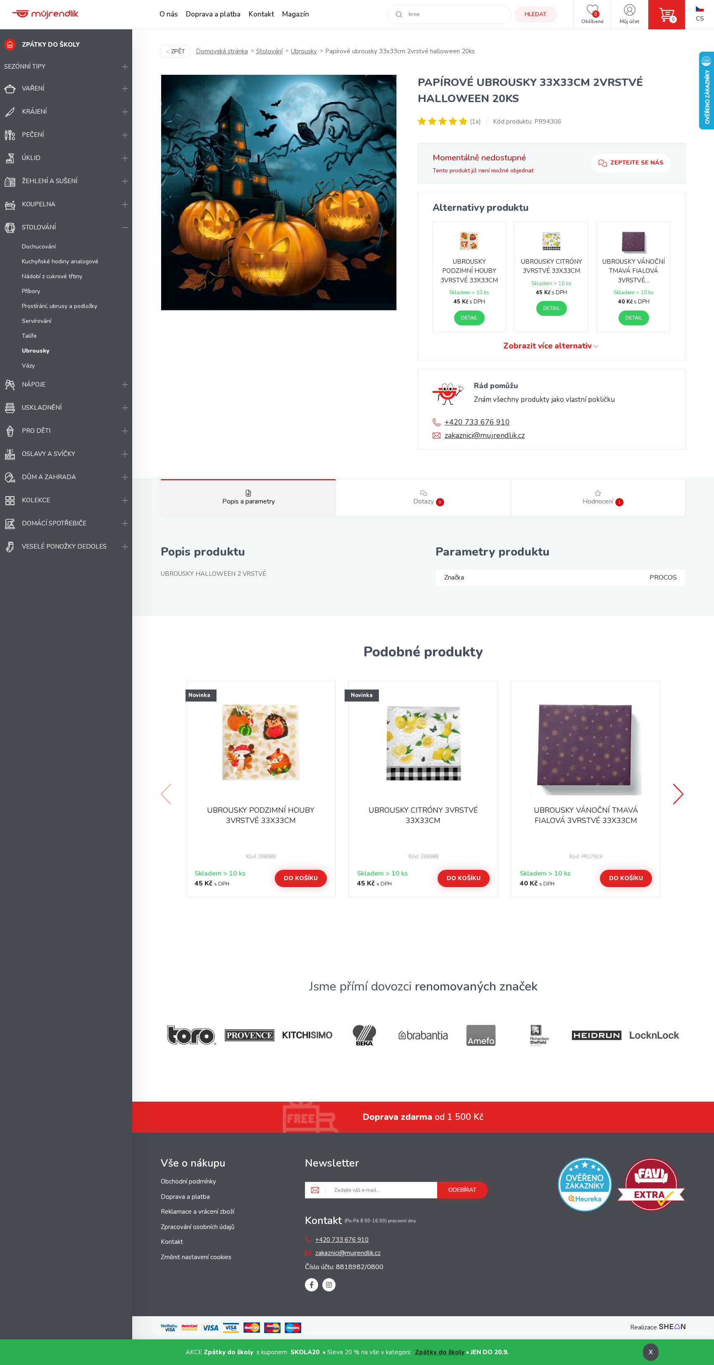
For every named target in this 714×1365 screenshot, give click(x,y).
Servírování (36, 321)
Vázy (28, 366)
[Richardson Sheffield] (539, 1035)
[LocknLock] (654, 1034)
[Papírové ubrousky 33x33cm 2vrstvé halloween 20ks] (279, 192)
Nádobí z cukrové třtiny (52, 276)
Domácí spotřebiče (54, 523)
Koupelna (38, 204)
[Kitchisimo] (307, 1035)
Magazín (295, 14)
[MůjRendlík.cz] (45, 14)
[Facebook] (311, 1284)
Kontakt (261, 14)
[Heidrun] (596, 1035)
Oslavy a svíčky (48, 454)
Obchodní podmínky (188, 1181)
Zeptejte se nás (637, 163)
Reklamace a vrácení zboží (197, 1212)
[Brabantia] (423, 1035)
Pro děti (36, 431)
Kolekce (36, 500)
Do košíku (301, 878)
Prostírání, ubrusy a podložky (59, 306)
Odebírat (462, 1190)
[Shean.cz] (672, 1327)
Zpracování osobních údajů (197, 1227)
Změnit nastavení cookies (196, 1257)
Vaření (33, 88)
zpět (178, 51)
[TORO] (192, 1035)
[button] (679, 794)
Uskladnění (42, 407)
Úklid (31, 158)
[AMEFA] (481, 1035)
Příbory (31, 291)
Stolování (39, 227)
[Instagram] (329, 1284)
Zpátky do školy (439, 1352)
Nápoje (33, 384)
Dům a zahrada (49, 477)
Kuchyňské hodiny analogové (60, 261)
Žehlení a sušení (49, 181)
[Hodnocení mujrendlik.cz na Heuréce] (585, 1186)
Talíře (29, 336)
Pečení (33, 135)
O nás (168, 14)
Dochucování (39, 247)
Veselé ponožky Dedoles (64, 546)
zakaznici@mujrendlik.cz (485, 435)
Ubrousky (304, 51)
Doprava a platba (213, 14)
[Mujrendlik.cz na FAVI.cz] (651, 1186)
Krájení (34, 111)
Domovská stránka (222, 51)
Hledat (536, 14)
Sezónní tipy (24, 66)
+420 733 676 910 (477, 422)
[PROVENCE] (249, 1035)
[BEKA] (365, 1035)
